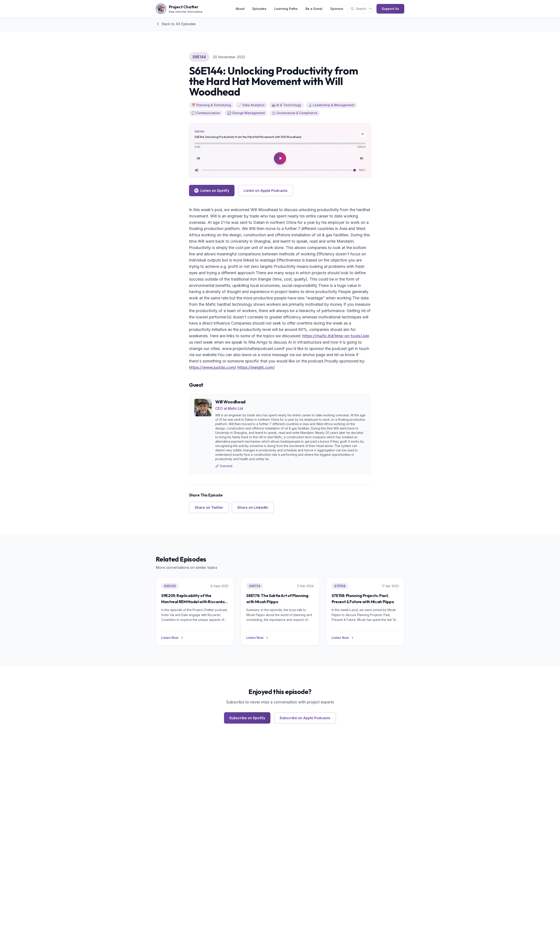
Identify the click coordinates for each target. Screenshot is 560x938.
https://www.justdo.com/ (212, 367)
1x (362, 134)
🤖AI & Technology (286, 105)
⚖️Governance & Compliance (294, 113)
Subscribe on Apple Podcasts (305, 718)
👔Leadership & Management (331, 105)
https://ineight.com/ (256, 367)
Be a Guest (314, 9)
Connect (226, 466)
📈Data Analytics (251, 105)
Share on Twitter (209, 507)
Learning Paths (286, 9)
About (240, 9)
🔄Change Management (246, 113)
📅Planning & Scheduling (211, 105)
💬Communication (206, 113)
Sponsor (336, 9)
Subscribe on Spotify (247, 718)
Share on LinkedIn (252, 507)
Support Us (390, 9)
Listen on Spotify (214, 190)
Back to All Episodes (179, 24)
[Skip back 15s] (198, 158)
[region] (280, 150)
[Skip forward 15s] (362, 158)
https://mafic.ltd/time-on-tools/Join (335, 336)
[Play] (280, 158)
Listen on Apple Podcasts (265, 190)
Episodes (259, 9)
